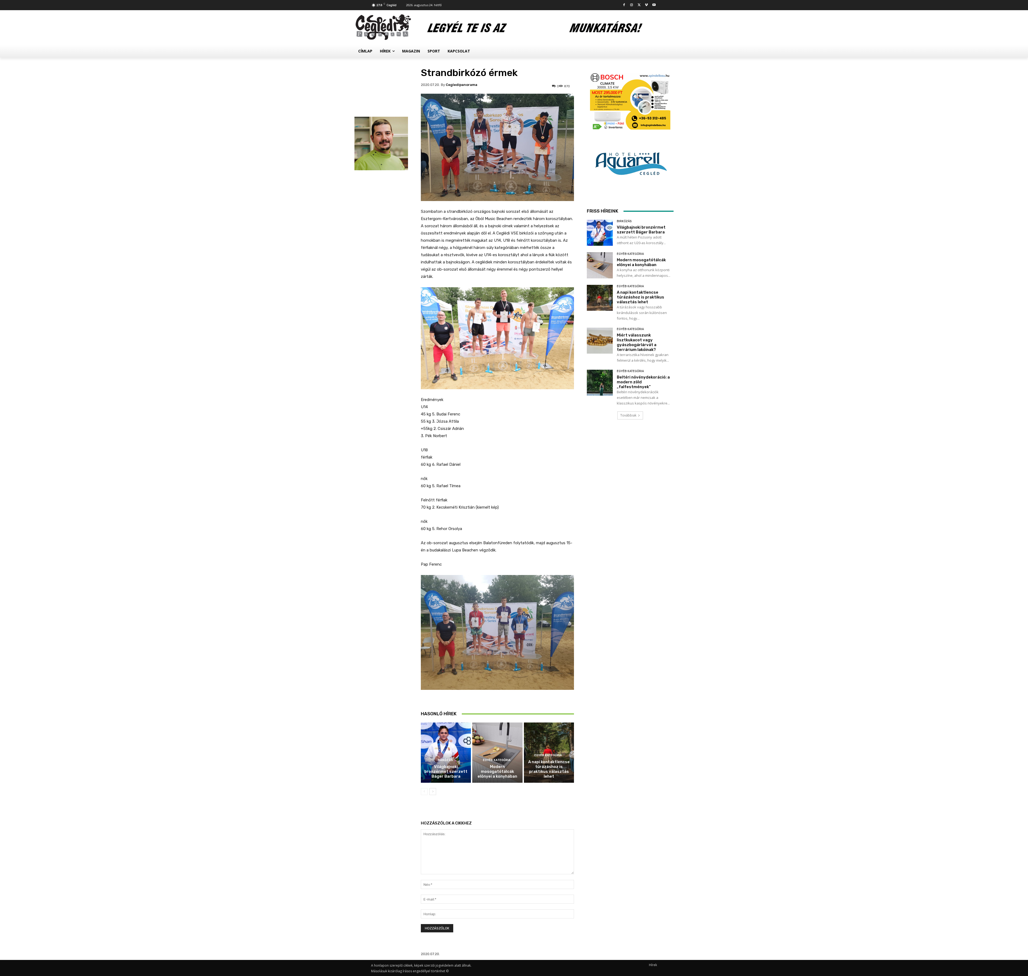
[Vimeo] (646, 5)
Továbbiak (628, 415)
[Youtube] (654, 5)
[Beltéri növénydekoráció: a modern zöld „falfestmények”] (600, 383)
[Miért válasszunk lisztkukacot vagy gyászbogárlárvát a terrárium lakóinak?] (600, 341)
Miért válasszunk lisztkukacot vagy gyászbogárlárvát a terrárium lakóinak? (636, 342)
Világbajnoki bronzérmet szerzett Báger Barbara (445, 771)
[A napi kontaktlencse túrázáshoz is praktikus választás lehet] (600, 298)
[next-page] (432, 791)
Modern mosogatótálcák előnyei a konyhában (497, 771)
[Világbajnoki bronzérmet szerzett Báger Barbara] (446, 752)
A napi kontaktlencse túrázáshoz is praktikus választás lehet (549, 769)
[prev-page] (424, 791)
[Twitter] (639, 5)
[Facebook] (624, 5)
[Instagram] (632, 5)
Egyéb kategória (497, 760)
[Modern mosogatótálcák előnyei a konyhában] (497, 752)
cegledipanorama (461, 84)
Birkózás (445, 760)
